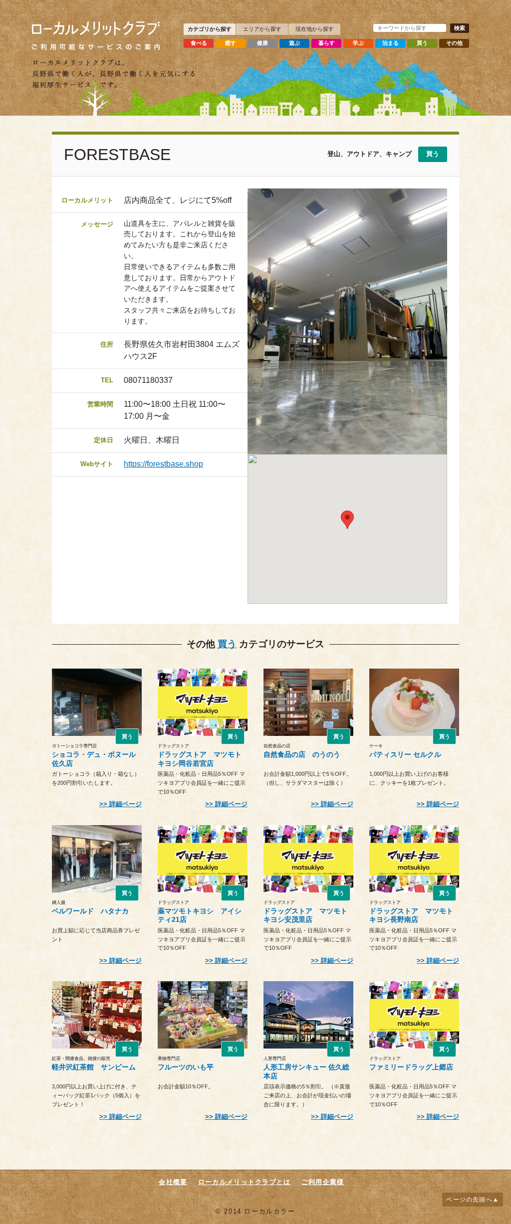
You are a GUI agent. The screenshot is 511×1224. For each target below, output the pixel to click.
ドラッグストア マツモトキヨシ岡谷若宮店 (200, 758)
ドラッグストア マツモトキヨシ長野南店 (411, 915)
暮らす (326, 43)
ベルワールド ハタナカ (90, 911)
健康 (262, 43)
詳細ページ (125, 804)
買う (422, 43)
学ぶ (358, 43)
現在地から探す (314, 29)
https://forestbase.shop (163, 464)
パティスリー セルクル (405, 754)
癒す (230, 43)
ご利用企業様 (322, 1182)
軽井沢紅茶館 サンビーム (94, 1067)
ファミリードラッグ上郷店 (411, 1067)
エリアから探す (262, 29)
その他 (454, 43)
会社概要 (173, 1182)
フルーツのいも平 (186, 1067)
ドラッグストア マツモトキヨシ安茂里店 (305, 915)
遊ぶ (294, 43)
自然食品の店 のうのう (301, 754)
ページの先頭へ (469, 1199)
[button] (347, 520)
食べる (199, 43)
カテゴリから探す (210, 29)
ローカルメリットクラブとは (244, 1182)
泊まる (390, 43)
